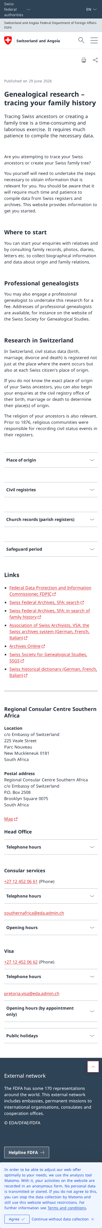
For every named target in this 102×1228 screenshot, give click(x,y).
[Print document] (83, 60)
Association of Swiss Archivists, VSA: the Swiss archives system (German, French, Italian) (49, 631)
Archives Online (25, 646)
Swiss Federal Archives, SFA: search (44, 602)
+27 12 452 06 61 (21, 881)
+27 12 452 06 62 (21, 962)
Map (8, 819)
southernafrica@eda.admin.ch (34, 913)
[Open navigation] (94, 40)
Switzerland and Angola (38, 40)
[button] (93, 1066)
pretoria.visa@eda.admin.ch (31, 993)
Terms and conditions (67, 1207)
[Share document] (95, 60)
